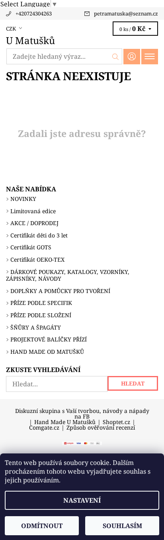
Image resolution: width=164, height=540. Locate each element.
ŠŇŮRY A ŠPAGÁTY (35, 327)
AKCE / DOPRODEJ (34, 223)
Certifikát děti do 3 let (39, 235)
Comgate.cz (44, 427)
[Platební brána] (82, 442)
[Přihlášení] (131, 56)
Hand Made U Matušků (65, 422)
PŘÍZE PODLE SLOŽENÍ (40, 315)
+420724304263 (34, 13)
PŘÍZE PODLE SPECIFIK (41, 303)
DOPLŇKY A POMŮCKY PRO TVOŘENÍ (60, 291)
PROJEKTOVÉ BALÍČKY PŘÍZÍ (48, 339)
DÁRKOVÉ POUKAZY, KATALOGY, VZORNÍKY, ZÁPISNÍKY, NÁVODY (67, 275)
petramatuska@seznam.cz (126, 13)
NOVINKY (23, 198)
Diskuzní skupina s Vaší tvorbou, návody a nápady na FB (82, 413)
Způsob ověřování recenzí (100, 427)
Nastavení (82, 500)
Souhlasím (122, 525)
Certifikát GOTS (30, 247)
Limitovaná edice (33, 211)
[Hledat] (115, 56)
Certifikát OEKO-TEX (37, 259)
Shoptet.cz (116, 422)
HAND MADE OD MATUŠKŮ (47, 351)
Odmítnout (41, 525)
